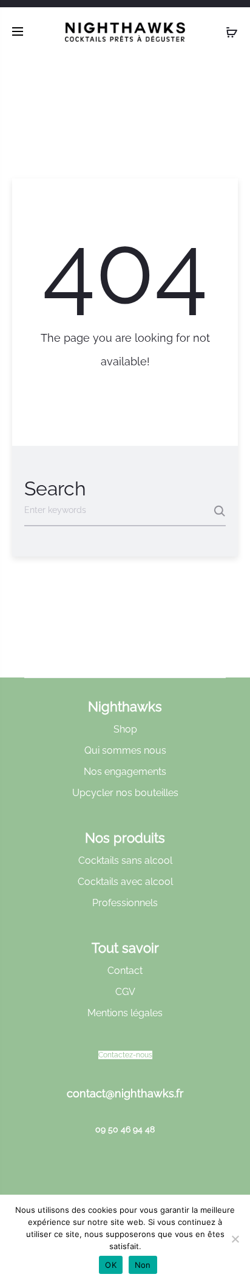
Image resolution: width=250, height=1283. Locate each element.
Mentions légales (125, 1013)
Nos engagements (125, 771)
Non (143, 1265)
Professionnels (125, 903)
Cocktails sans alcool (125, 860)
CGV (125, 991)
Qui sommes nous (125, 750)
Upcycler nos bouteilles (125, 792)
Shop (125, 729)
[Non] (235, 1239)
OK (111, 1265)
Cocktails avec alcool (125, 881)
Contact (125, 970)
